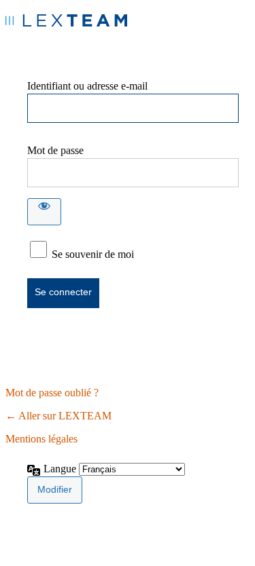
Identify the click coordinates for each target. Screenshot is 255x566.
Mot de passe (55, 150)
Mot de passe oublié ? (52, 392)
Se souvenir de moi (93, 254)
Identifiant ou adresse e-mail (87, 86)
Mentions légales (41, 439)
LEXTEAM (66, 25)
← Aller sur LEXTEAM (58, 415)
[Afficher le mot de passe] (44, 211)
